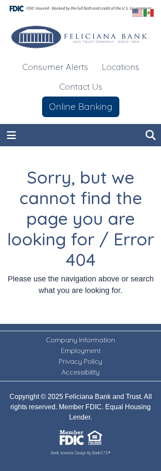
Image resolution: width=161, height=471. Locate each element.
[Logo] (80, 37)
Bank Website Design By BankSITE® (80, 452)
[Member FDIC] (72, 437)
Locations (120, 66)
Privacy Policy (80, 361)
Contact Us (80, 86)
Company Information (80, 339)
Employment (80, 350)
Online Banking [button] (80, 106)
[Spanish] (149, 12)
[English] (137, 12)
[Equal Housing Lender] (95, 437)
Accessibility (80, 372)
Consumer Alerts (55, 66)
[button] (11, 135)
